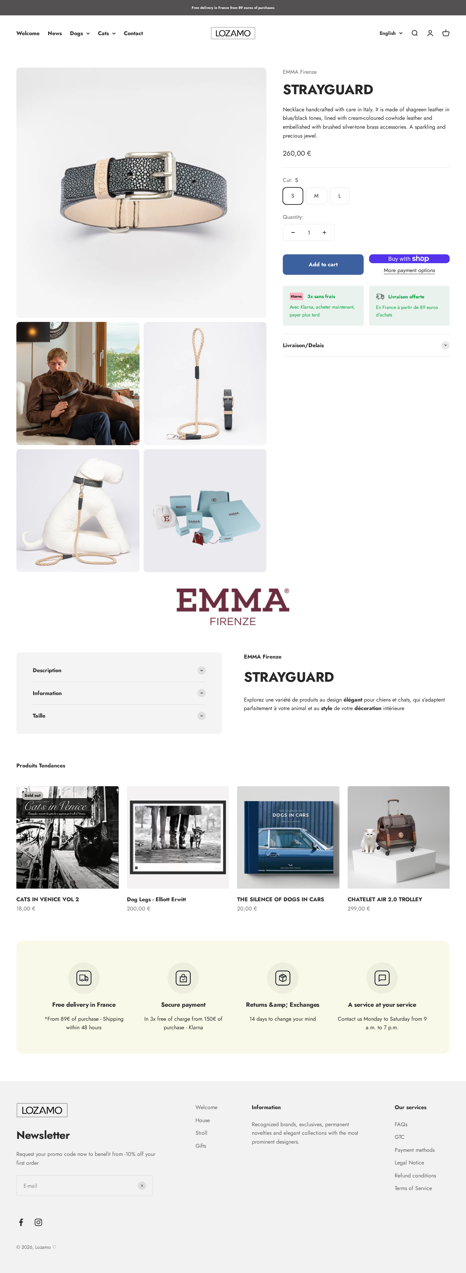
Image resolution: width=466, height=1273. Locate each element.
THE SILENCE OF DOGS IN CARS (280, 899)
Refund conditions (415, 1175)
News (55, 33)
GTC (400, 1137)
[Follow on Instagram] (38, 1222)
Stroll (201, 1133)
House (202, 1120)
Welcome (28, 33)
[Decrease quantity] (293, 232)
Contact (133, 33)
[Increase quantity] (324, 232)
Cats (103, 33)
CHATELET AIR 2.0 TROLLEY (385, 899)
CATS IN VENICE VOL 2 (47, 899)
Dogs (76, 33)
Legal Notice (409, 1162)
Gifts (200, 1146)
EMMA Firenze (300, 72)
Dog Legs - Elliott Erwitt (156, 899)
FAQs (401, 1124)
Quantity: (293, 217)
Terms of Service (413, 1188)
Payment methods (415, 1150)
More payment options (409, 270)
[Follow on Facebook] (21, 1222)
